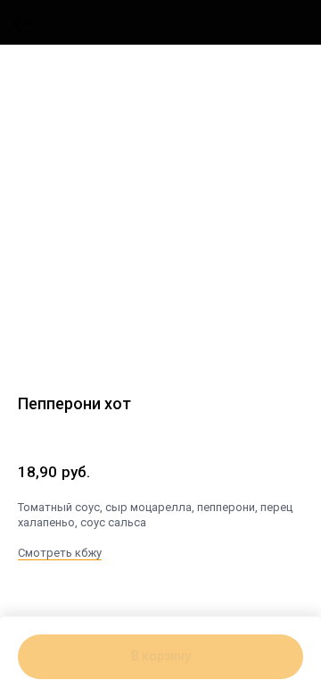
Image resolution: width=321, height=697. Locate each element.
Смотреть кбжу (60, 552)
